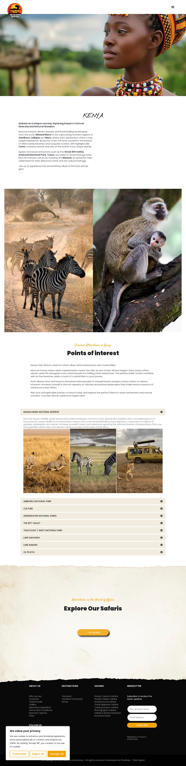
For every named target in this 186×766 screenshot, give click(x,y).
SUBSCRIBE (142, 725)
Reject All (38, 754)
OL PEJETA (28, 552)
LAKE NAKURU (30, 544)
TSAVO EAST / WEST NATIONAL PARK (42, 530)
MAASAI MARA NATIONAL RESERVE (41, 411)
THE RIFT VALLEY (31, 523)
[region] (38, 743)
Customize (19, 754)
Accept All (57, 754)
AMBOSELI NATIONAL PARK (37, 501)
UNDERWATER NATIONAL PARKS (40, 515)
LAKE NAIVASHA (31, 537)
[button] (172, 7)
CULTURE (28, 508)
